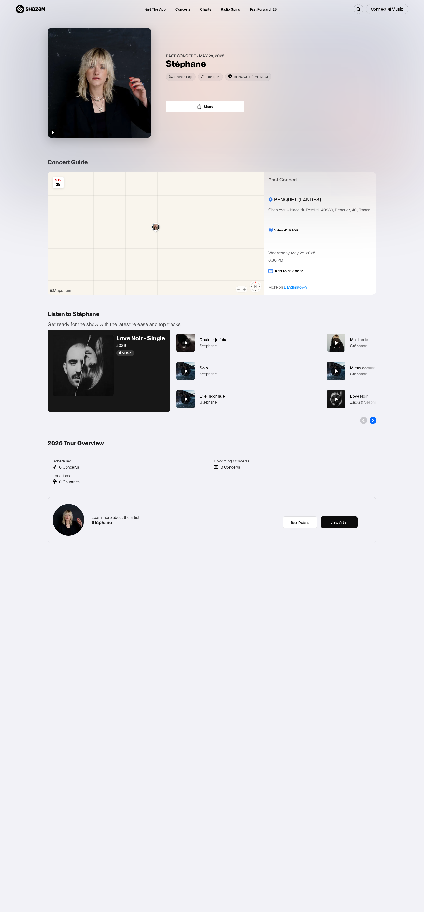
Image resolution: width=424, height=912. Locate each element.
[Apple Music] (140, 353)
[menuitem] (155, 9)
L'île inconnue (212, 396)
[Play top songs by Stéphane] (53, 132)
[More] (312, 342)
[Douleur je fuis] (186, 343)
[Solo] (186, 371)
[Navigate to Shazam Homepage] (30, 9)
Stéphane (208, 345)
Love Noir (359, 396)
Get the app (155, 9)
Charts (205, 9)
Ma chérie (359, 339)
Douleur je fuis (213, 339)
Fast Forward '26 (263, 9)
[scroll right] (373, 420)
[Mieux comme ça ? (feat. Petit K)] (336, 371)
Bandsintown (295, 287)
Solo (204, 367)
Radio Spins (230, 9)
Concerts (182, 9)
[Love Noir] (336, 399)
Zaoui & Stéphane (365, 402)
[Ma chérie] (336, 343)
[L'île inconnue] (186, 399)
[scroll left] (363, 420)
